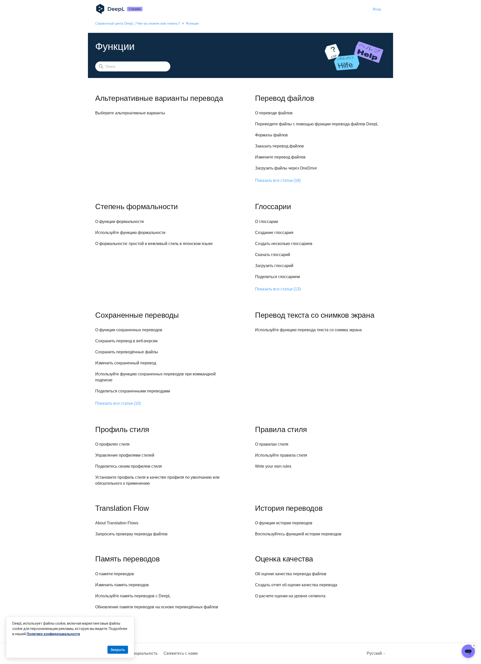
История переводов (288, 508)
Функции (192, 23)
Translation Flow (122, 508)
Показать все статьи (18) (278, 180)
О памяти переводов (114, 574)
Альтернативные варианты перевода (159, 98)
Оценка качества (284, 559)
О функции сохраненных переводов (128, 330)
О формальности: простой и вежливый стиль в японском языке (154, 243)
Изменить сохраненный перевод (125, 363)
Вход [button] (377, 9)
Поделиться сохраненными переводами (132, 391)
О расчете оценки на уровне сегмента (290, 596)
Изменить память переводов (122, 585)
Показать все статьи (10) (118, 403)
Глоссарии (273, 206)
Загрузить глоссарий (274, 266)
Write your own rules (273, 466)
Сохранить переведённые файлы (126, 352)
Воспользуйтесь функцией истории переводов (298, 534)
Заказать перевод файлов (279, 146)
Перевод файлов (284, 98)
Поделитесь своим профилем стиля (128, 466)
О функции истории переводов (283, 523)
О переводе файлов (274, 113)
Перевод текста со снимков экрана (314, 315)
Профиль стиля (122, 429)
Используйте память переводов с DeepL (133, 596)
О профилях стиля (112, 444)
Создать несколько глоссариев (283, 243)
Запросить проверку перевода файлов (131, 534)
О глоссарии (266, 221)
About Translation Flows (116, 523)
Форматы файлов (271, 135)
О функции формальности (119, 221)
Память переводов (127, 559)
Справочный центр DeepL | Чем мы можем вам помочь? (137, 23)
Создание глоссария (274, 232)
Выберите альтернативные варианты (130, 113)
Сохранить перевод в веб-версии (126, 341)
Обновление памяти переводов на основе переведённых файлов (156, 607)
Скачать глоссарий (272, 255)
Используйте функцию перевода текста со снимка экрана (308, 330)
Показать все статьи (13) (278, 289)
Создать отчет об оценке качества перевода (296, 585)
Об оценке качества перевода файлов (290, 574)
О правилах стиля (271, 444)
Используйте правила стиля (281, 455)
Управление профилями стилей (124, 455)
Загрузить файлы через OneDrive (286, 168)
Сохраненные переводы (137, 315)
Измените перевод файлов (280, 157)
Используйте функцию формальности (130, 232)
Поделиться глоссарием (277, 277)
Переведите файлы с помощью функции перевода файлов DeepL (316, 124)
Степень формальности (136, 206)
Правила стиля (281, 429)
